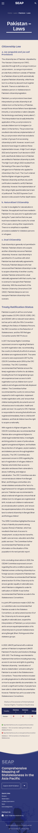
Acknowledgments (7, 807)
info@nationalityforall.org (16, 815)
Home (10, 13)
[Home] (19, 3)
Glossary (4, 796)
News (3, 804)
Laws (15, 13)
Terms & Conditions (14, 829)
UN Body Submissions (8, 801)
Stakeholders (5, 799)
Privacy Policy (25, 829)
